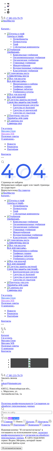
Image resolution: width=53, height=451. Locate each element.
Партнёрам (12, 149)
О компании (7, 348)
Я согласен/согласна (11, 448)
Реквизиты (12, 146)
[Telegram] (8, 10)
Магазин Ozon (8, 340)
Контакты (6, 351)
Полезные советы (10, 346)
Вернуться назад (9, 190)
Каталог (5, 335)
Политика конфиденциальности (17, 403)
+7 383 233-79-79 (14, 18)
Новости (11, 144)
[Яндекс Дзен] (8, 12)
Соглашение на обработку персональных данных (25, 404)
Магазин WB (7, 343)
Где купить (6, 338)
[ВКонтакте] (8, 3)
